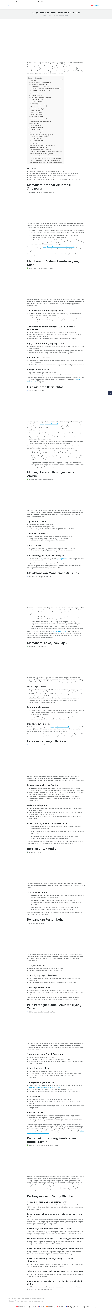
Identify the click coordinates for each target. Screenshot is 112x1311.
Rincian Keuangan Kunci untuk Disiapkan (41, 121)
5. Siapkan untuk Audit (36, 93)
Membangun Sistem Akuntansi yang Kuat (40, 84)
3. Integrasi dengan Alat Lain (37, 140)
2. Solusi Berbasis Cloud (36, 138)
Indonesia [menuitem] (62, 1307)
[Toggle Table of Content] (60, 78)
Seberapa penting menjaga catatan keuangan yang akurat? (45, 155)
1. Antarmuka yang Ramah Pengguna (40, 136)
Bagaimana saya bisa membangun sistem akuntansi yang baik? (46, 151)
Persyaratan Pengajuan (36, 112)
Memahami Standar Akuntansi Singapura (40, 82)
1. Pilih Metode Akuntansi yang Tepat (40, 86)
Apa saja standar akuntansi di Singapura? (41, 149)
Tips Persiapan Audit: (36, 125)
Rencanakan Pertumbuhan (36, 127)
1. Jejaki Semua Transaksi (37, 99)
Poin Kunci (33, 80)
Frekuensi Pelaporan (36, 120)
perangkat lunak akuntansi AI (49, 424)
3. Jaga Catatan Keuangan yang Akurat (40, 90)
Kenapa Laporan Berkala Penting (39, 118)
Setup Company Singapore (26, 1301)
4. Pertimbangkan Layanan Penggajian (40, 105)
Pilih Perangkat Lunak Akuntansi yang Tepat (41, 134)
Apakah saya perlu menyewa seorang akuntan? (42, 153)
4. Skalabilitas (34, 142)
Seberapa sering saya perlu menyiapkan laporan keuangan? (46, 160)
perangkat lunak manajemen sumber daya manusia (58, 247)
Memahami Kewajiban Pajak (36, 109)
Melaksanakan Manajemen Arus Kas (38, 107)
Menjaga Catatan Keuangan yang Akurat (40, 97)
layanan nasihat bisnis (59, 631)
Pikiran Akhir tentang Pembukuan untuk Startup (42, 145)
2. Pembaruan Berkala (36, 101)
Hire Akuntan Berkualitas (35, 95)
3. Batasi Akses (34, 103)
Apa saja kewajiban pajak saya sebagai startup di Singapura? (46, 158)
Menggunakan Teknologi (37, 114)
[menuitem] (95, 6)
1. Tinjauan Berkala (35, 129)
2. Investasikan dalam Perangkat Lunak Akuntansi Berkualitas (46, 88)
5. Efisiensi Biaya (35, 144)
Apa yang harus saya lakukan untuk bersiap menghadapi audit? (46, 162)
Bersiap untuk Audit (34, 123)
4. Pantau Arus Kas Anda (37, 92)
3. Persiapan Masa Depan (37, 133)
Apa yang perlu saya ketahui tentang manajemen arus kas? (45, 156)
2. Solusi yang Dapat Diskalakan (38, 131)
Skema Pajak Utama (36, 110)
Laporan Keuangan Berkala (36, 116)
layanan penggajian (62, 559)
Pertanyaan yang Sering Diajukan (38, 147)
